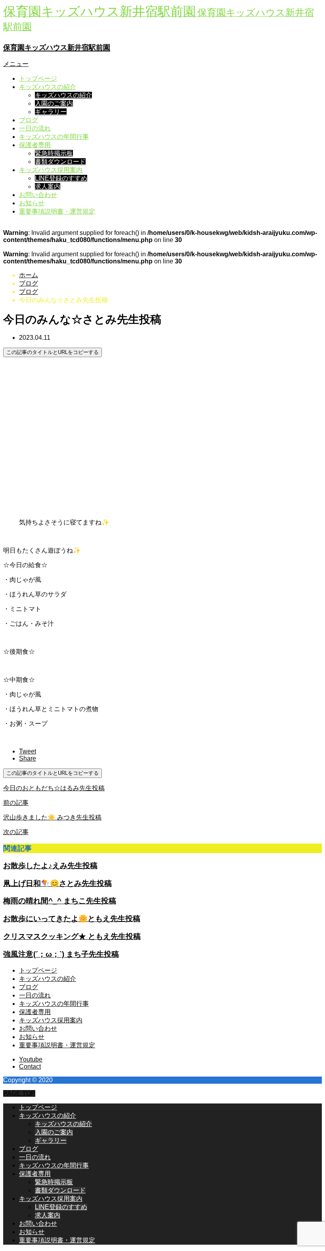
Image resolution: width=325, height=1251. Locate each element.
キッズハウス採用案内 (50, 170)
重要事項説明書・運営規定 (57, 211)
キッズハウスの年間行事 (54, 136)
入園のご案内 (54, 103)
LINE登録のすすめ (61, 178)
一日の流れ (35, 128)
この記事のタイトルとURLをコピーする (52, 352)
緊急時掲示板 (54, 153)
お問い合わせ (38, 194)
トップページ (38, 78)
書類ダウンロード (60, 161)
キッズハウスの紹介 (47, 86)
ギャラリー (51, 111)
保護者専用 (35, 145)
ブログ (28, 120)
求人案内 (47, 186)
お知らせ (31, 203)
